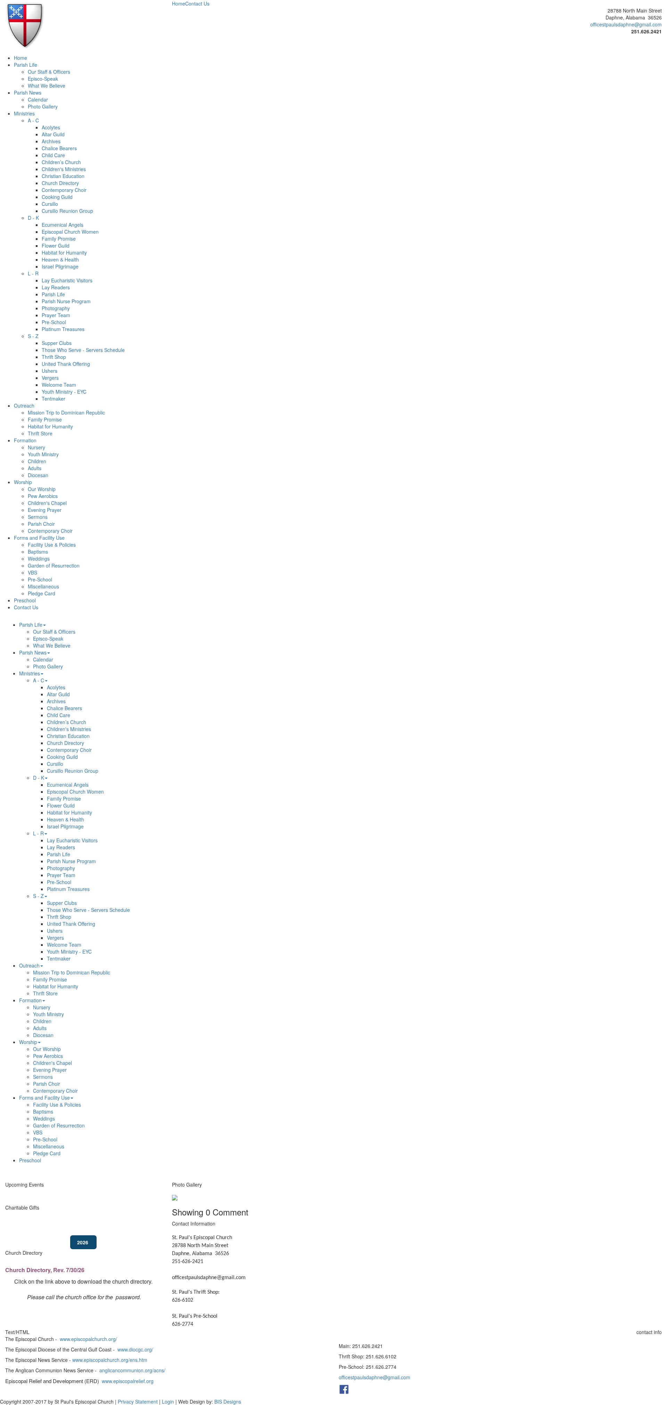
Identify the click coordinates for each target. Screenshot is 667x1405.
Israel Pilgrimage (60, 266)
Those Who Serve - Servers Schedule (83, 349)
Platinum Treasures (63, 329)
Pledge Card (41, 593)
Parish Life (25, 64)
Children (37, 461)
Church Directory (60, 182)
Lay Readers (56, 287)
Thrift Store (40, 433)
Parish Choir (41, 523)
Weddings (39, 558)
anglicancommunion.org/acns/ (132, 1370)
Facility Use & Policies (52, 544)
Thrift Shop (54, 356)
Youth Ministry (43, 454)
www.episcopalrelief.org (128, 1381)
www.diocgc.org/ (135, 1349)
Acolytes (51, 127)
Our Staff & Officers (49, 71)
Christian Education (63, 175)
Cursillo (50, 203)
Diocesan (38, 475)
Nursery (36, 447)
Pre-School (54, 322)
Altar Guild (53, 134)
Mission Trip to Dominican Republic (66, 412)
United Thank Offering (66, 363)
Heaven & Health (60, 259)
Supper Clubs (57, 342)
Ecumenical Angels (62, 224)
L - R (33, 273)
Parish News (27, 92)
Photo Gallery (43, 106)
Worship (23, 482)
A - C (33, 120)
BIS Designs (227, 1401)
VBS (32, 572)
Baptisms (38, 551)
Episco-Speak (43, 78)
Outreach (24, 405)
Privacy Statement (138, 1401)
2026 (83, 1242)
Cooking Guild (57, 196)
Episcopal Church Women (70, 231)
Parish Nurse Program (66, 301)
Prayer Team (56, 315)
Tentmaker (53, 398)
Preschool (25, 600)
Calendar (38, 99)
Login (168, 1401)
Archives (51, 141)
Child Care (53, 155)
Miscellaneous (43, 586)
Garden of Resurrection (54, 565)
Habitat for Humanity (64, 252)
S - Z (33, 335)
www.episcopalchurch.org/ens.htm (109, 1359)
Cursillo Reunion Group (67, 210)
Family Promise (59, 238)
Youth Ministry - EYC (64, 391)
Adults (34, 468)
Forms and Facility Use (39, 537)
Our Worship (42, 488)
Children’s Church (61, 162)
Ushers (49, 370)
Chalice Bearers (59, 148)
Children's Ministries (64, 169)
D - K (33, 217)
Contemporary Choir (64, 189)
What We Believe (46, 85)
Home (178, 3)
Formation (25, 440)
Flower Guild (55, 245)
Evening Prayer (44, 509)
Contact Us (197, 3)
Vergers (50, 377)
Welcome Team (59, 384)
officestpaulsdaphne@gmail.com (626, 24)
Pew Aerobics (43, 495)
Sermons (38, 516)
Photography (56, 308)
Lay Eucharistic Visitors (67, 280)
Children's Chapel (47, 502)
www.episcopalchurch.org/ (88, 1338)
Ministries (24, 113)
